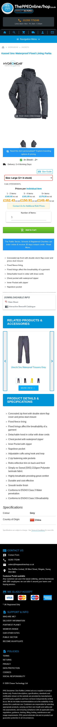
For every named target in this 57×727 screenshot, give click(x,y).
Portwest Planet (12, 625)
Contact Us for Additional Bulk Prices (29, 206)
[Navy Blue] (38, 380)
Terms (6, 656)
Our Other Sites (11, 633)
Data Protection (11, 668)
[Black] (25, 380)
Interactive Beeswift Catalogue (20, 306)
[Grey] (18, 380)
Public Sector (10, 637)
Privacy (7, 664)
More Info (28, 388)
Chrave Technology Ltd (18, 683)
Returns (7, 660)
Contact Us (13, 550)
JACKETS (25, 47)
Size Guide (45, 171)
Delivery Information (14, 621)
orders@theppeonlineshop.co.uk (18, 564)
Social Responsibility (14, 676)
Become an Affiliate (13, 641)
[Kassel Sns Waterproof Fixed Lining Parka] (23, 144)
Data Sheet (12, 302)
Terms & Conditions (38, 530)
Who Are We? (9, 617)
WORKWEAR (13, 47)
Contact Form (11, 555)
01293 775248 (28, 20)
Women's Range (10, 629)
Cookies (7, 672)
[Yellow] (32, 380)
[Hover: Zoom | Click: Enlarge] (28, 93)
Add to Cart (28, 230)
